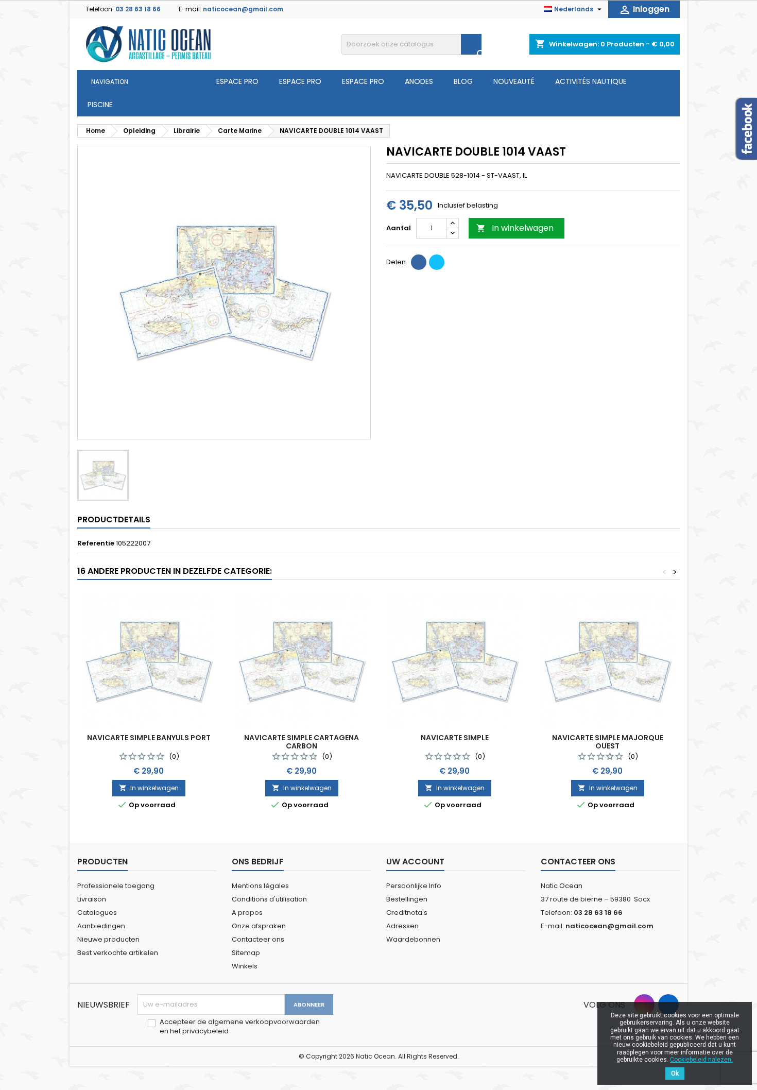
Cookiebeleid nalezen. (701, 1059)
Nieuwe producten (108, 939)
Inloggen (643, 9)
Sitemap (246, 953)
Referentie (95, 543)
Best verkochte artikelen (117, 953)
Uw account (415, 861)
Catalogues (97, 912)
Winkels (244, 966)
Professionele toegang (115, 886)
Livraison (91, 899)
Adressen (402, 926)
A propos (247, 912)
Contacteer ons (258, 939)
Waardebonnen (413, 939)
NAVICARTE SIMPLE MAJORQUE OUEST (607, 742)
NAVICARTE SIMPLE (455, 738)
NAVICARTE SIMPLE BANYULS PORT (149, 738)
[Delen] (418, 262)
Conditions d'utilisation (269, 899)
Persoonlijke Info (413, 886)
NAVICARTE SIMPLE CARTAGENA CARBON (301, 742)
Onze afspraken (259, 926)
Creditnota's (406, 912)
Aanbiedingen (101, 926)
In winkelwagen (515, 228)
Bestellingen (406, 899)
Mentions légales (260, 886)
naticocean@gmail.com (243, 9)
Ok (675, 1073)
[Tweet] (436, 262)
